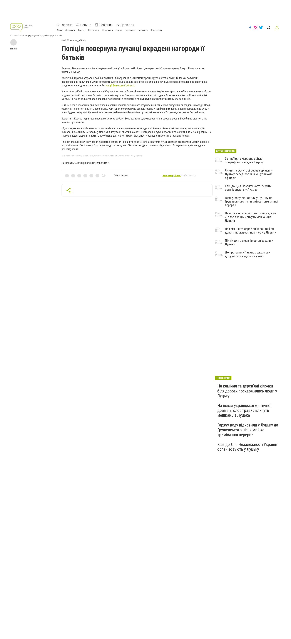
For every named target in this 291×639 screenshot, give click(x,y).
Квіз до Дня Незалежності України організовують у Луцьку (248, 187)
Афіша (59, 30)
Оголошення (156, 30)
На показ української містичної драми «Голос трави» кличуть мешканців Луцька (250, 216)
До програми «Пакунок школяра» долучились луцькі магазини (247, 254)
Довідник (106, 24)
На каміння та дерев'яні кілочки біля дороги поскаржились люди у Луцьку (250, 230)
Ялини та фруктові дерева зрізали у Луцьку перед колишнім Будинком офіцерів (249, 174)
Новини (85, 24)
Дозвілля (127, 24)
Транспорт (130, 30)
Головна (66, 24)
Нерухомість (93, 30)
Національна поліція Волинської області (85, 163)
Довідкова (143, 30)
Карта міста (107, 30)
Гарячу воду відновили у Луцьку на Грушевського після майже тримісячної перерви (251, 201)
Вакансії (81, 30)
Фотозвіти (70, 30)
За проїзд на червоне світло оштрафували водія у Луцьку (244, 160)
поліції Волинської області (119, 85)
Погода (119, 30)
